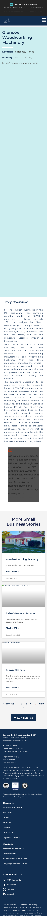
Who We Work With (12, 807)
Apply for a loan (36, 12)
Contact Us (8, 832)
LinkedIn (11, 894)
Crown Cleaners (15, 670)
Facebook (11, 884)
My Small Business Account (14, 7)
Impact (6, 817)
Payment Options (11, 837)
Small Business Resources (14, 12)
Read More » (12, 571)
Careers (6, 827)
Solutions (7, 812)
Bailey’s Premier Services (20, 613)
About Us (7, 822)
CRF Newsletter (14, 880)
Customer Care (37, 7)
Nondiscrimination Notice (15, 859)
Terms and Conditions (13, 849)
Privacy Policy (9, 854)
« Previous (8, 704)
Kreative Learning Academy (22, 559)
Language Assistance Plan (15, 864)
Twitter (10, 889)
